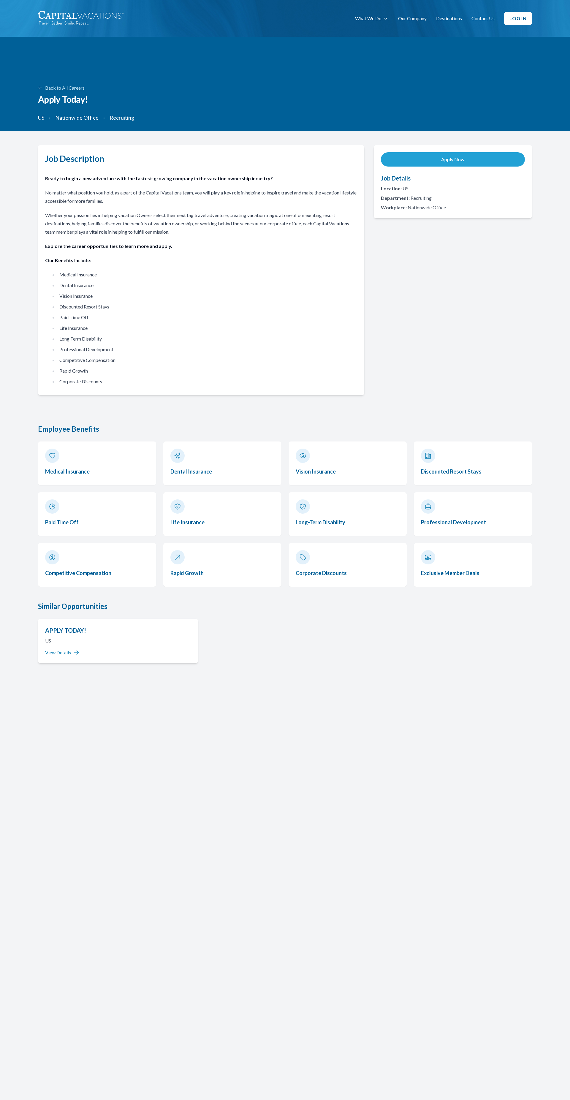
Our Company (412, 18)
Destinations (449, 18)
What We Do (368, 18)
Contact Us (483, 18)
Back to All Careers (65, 88)
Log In (518, 18)
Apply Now (452, 159)
